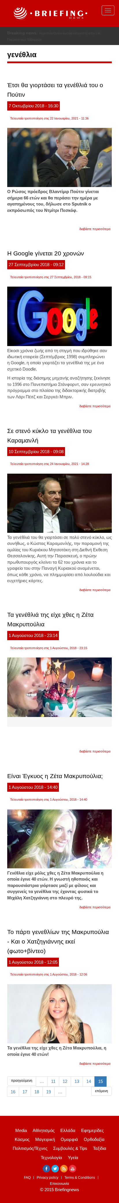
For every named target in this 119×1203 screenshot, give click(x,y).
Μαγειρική (45, 1139)
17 (25, 1091)
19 (48, 1091)
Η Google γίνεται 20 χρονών (45, 253)
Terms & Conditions (79, 1177)
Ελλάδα (67, 1130)
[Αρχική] (50, 13)
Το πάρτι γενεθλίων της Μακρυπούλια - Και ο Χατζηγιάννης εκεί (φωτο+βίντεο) (58, 941)
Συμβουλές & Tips (70, 1148)
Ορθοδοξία (94, 1139)
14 (88, 1081)
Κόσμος (22, 1139)
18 (36, 1091)
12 (65, 1081)
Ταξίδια (99, 1148)
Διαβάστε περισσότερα (94, 229)
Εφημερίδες (92, 1130)
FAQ (27, 1177)
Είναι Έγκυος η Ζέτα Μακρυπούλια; (55, 776)
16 (13, 1091)
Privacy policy (47, 1177)
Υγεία (73, 1157)
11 (53, 1081)
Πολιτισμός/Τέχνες (30, 1148)
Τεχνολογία (51, 1157)
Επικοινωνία (59, 1183)
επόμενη (101, 1091)
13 (77, 1081)
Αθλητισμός (44, 1130)
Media (21, 1130)
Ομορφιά (69, 1139)
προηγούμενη (21, 1081)
